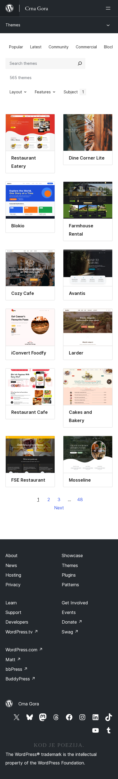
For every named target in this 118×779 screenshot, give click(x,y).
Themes (12, 25)
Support (13, 612)
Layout (16, 92)
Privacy (13, 584)
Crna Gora (28, 704)
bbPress (16, 669)
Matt (13, 659)
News (11, 565)
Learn (11, 602)
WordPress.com (24, 649)
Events (69, 612)
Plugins (69, 575)
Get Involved (75, 602)
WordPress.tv (21, 632)
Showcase (72, 555)
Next (59, 507)
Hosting (13, 575)
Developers (16, 622)
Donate (72, 622)
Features (43, 92)
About (11, 555)
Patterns (70, 584)
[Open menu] (109, 8)
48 (80, 499)
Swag (70, 632)
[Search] (79, 63)
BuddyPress (20, 679)
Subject (74, 92)
